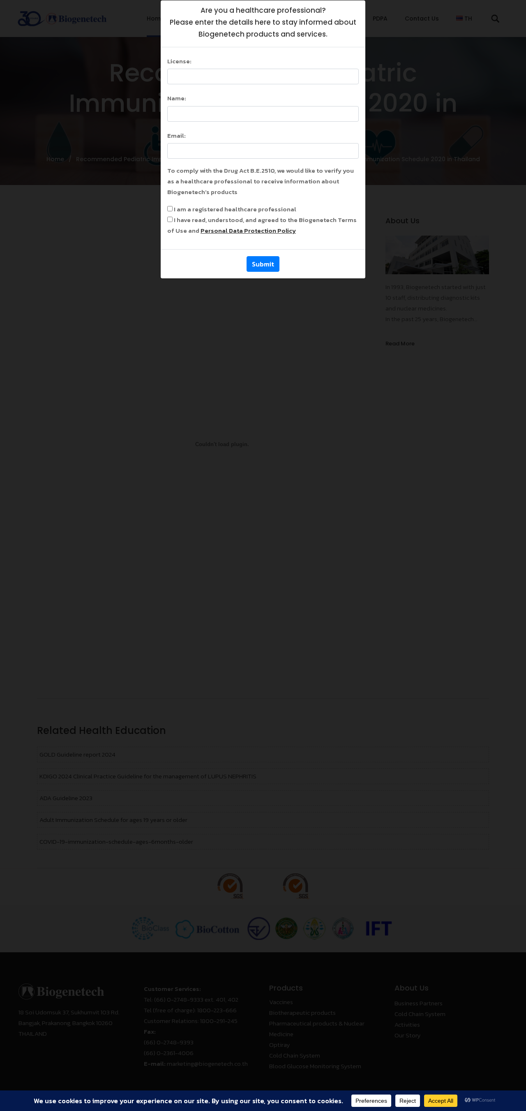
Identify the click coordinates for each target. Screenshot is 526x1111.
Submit (263, 264)
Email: (176, 135)
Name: (176, 98)
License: (179, 61)
